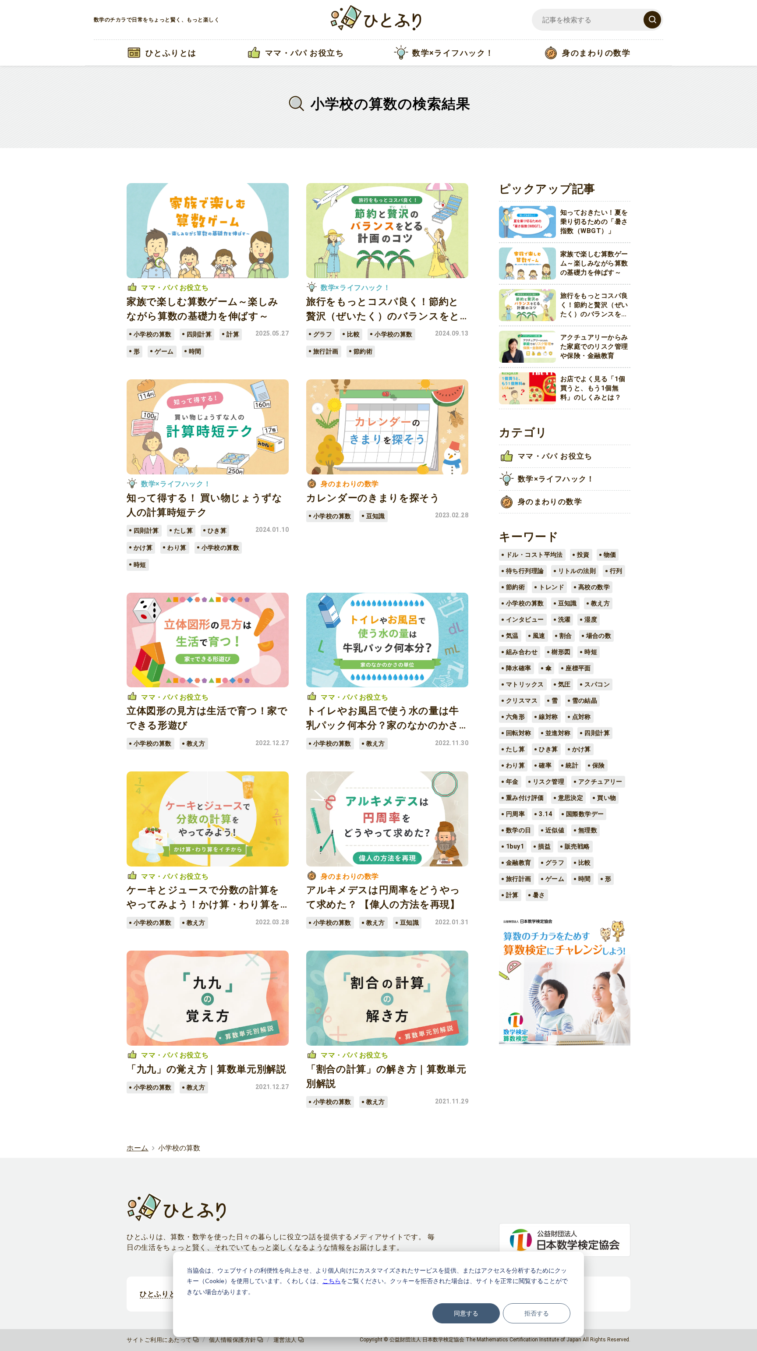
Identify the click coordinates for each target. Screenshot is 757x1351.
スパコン (597, 684)
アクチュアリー (600, 781)
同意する (466, 1313)
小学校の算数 (525, 603)
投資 (583, 554)
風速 (539, 635)
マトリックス (525, 684)
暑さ (539, 894)
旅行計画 (518, 878)
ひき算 (548, 749)
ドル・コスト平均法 (534, 554)
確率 (545, 765)
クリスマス (522, 700)
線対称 (548, 716)
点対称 (581, 716)
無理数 (587, 830)
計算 (512, 894)
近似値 (554, 830)
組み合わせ (522, 651)
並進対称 (558, 732)
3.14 (545, 813)
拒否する (536, 1313)
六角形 (515, 716)
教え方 (600, 603)
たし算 (515, 749)
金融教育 (518, 862)
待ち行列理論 (525, 570)
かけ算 (581, 749)
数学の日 (518, 830)
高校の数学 (594, 587)
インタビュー (525, 619)
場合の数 (599, 635)
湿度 (590, 619)
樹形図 (561, 651)
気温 (512, 635)
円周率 (515, 813)
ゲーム (554, 878)
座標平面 (578, 668)
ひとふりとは (162, 1294)
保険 (598, 765)
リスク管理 (548, 781)
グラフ (554, 862)
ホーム (138, 1148)
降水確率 (518, 668)
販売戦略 (577, 846)
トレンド (551, 587)
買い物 (606, 797)
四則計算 (597, 732)
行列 (616, 570)
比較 (584, 862)
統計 (572, 765)
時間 (584, 878)
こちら (331, 1280)
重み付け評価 (525, 797)
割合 (565, 635)
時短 (590, 651)
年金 (512, 781)
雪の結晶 (585, 700)
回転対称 (518, 732)
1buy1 (515, 846)
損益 (544, 846)
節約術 (515, 587)
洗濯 (564, 619)
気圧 (564, 684)
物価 (610, 554)
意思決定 (571, 797)
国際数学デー (585, 813)
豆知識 (567, 603)
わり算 (515, 765)
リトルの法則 (577, 570)
